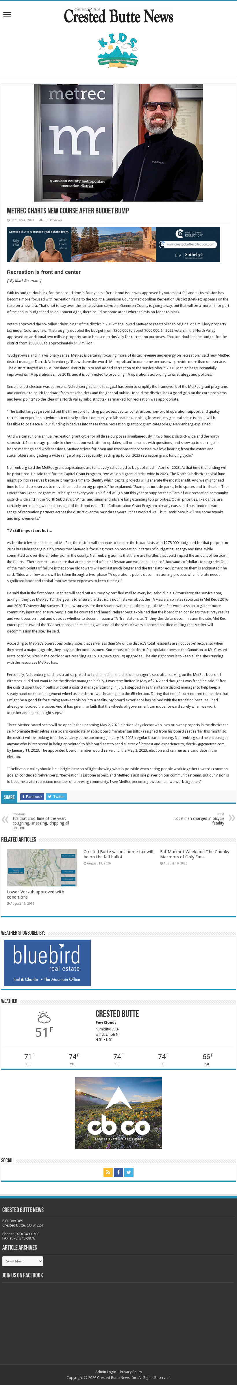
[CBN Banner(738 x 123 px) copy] (113, 244)
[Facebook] (118, 1172)
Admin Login (105, 1372)
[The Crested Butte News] (118, 14)
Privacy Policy (131, 1372)
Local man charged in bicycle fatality (199, 818)
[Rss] (108, 1172)
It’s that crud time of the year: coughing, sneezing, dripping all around (41, 821)
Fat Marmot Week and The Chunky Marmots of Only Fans (194, 854)
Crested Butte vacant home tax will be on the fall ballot (118, 854)
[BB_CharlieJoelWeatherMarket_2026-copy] (47, 962)
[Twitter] (129, 1172)
